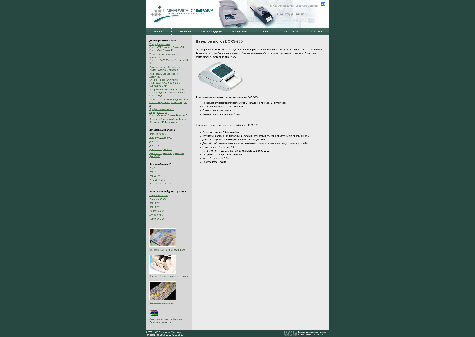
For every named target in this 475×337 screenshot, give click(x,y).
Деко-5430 (154, 156)
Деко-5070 (154, 138)
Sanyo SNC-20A (157, 219)
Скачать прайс (291, 31)
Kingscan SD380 (157, 199)
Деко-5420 (178, 153)
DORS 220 (154, 207)
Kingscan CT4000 (158, 195)
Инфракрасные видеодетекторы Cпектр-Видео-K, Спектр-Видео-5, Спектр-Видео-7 (167, 92)
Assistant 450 (156, 215)
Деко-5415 (166, 153)
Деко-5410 (154, 153)
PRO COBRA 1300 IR (160, 183)
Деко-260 (154, 141)
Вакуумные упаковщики (161, 303)
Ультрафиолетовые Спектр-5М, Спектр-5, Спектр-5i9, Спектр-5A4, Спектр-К (167, 47)
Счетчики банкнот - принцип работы (168, 276)
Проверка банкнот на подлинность (167, 250)
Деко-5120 (154, 145)
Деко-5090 (166, 138)
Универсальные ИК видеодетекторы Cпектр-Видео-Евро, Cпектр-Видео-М (168, 102)
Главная (158, 31)
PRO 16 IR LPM (157, 180)
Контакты (316, 31)
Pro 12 (152, 172)
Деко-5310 (154, 149)
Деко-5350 (166, 149)
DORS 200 (154, 203)
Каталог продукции (211, 31)
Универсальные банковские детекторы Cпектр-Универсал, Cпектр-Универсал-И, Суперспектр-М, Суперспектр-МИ (165, 80)
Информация (239, 31)
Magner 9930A (156, 211)
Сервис (265, 31)
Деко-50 (153, 134)
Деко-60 (163, 134)
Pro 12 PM (154, 176)
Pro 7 (152, 168)
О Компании (184, 31)
